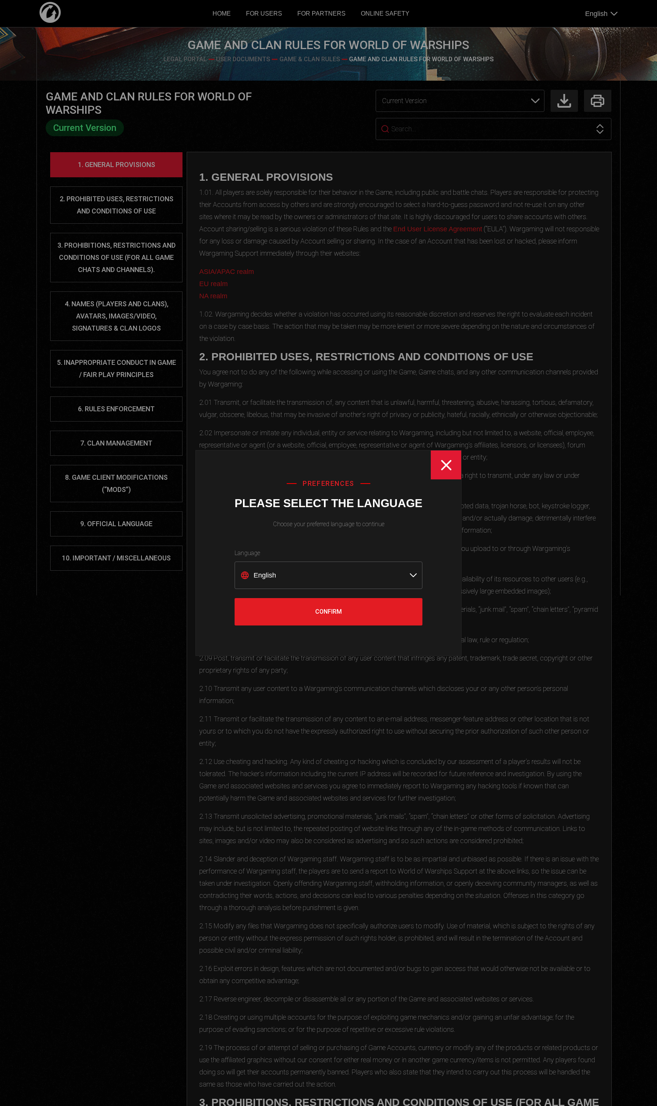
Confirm (328, 611)
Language (247, 553)
